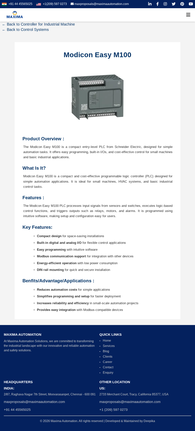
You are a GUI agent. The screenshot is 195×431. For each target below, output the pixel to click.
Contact (108, 367)
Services (109, 346)
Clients (107, 356)
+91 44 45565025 (17, 410)
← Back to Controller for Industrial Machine (38, 24)
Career (107, 362)
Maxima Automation (64, 421)
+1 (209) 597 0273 (113, 410)
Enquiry (108, 372)
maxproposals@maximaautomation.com (34, 402)
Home (107, 340)
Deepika (149, 421)
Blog (106, 351)
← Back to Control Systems (25, 29)
